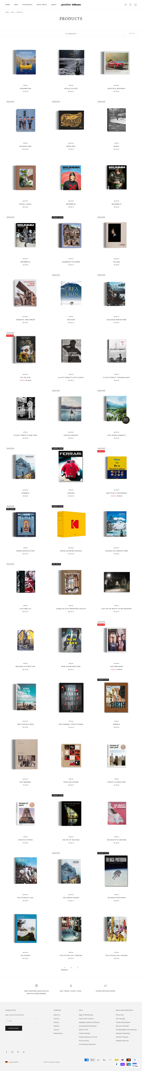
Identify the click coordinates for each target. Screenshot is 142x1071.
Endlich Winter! (71, 435)
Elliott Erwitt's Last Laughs (71, 377)
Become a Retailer (122, 1026)
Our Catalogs (120, 1019)
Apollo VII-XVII (71, 88)
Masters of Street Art (25, 666)
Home (7, 4)
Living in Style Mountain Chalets (71, 609)
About (53, 4)
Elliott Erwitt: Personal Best (116, 377)
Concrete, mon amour (25, 320)
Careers (56, 1019)
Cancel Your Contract (86, 1019)
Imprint (56, 1026)
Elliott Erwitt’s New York (25, 435)
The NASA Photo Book (116, 898)
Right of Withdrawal (86, 1015)
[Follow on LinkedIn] (24, 1052)
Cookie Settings (84, 1033)
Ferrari (70, 493)
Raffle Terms (83, 1030)
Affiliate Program (122, 1037)
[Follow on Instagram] (12, 1052)
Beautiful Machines (116, 88)
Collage (116, 262)
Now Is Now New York (71, 666)
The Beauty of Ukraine (116, 840)
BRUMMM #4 (25, 262)
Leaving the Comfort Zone (116, 551)
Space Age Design (71, 782)
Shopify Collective (122, 1041)
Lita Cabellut (25, 609)
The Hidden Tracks (71, 898)
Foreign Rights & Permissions (126, 1030)
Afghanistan (25, 88)
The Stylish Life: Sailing (116, 955)
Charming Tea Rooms (71, 262)
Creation (71, 320)
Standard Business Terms (88, 1037)
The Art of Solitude (71, 840)
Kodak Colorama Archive (71, 551)
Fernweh (25, 493)
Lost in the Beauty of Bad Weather (116, 609)
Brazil (116, 146)
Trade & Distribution (123, 1022)
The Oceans (25, 955)
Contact (56, 1022)
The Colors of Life (25, 898)
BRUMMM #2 (71, 204)
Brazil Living (25, 204)
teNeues (25, 85)
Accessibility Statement (87, 1044)
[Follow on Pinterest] (18, 1052)
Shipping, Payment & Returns (89, 1022)
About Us (57, 1015)
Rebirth (116, 724)
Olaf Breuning (116, 666)
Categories (27, 4)
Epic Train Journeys (116, 435)
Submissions (58, 1033)
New (16, 4)
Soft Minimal (25, 782)
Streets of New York (116, 782)
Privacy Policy (84, 1041)
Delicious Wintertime (116, 320)
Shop (12, 12)
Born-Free (71, 146)
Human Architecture (25, 551)
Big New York (25, 146)
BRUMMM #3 (116, 204)
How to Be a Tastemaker (116, 493)
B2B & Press (42, 4)
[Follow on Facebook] (6, 1052)
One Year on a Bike (25, 724)
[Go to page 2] (77, 967)
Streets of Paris (25, 840)
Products (19, 12)
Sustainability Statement (88, 1026)
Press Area (120, 1015)
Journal (56, 1030)
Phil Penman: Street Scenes (71, 724)
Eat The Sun (25, 377)
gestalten (116, 85)
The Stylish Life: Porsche (71, 955)
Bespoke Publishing (123, 1033)
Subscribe (14, 1028)
